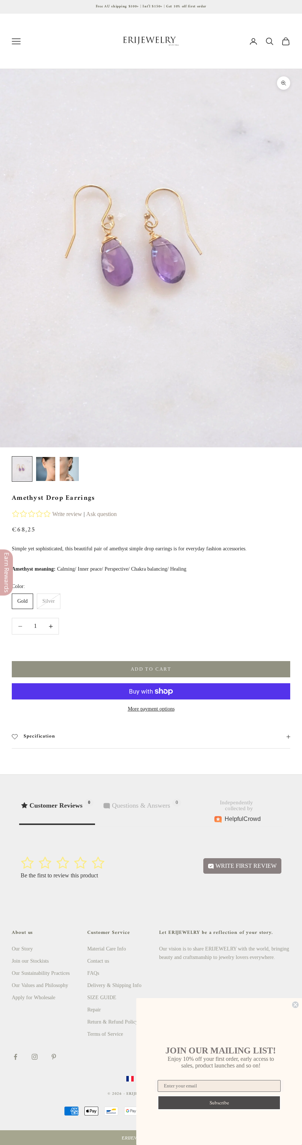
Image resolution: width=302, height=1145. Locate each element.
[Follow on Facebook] (15, 1056)
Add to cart (151, 669)
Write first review (245, 866)
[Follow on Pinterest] (53, 1056)
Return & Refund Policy (112, 1022)
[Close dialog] (295, 1004)
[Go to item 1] (22, 469)
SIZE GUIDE (101, 997)
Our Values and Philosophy (40, 985)
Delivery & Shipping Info (114, 985)
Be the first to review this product (59, 875)
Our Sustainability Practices (41, 973)
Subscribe (219, 1102)
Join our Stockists (30, 961)
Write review (67, 514)
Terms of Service (105, 1034)
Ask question (101, 514)
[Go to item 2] (45, 469)
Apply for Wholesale (33, 997)
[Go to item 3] (69, 469)
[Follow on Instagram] (34, 1056)
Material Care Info (106, 949)
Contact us (98, 961)
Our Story (22, 949)
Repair (94, 1009)
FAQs (93, 973)
